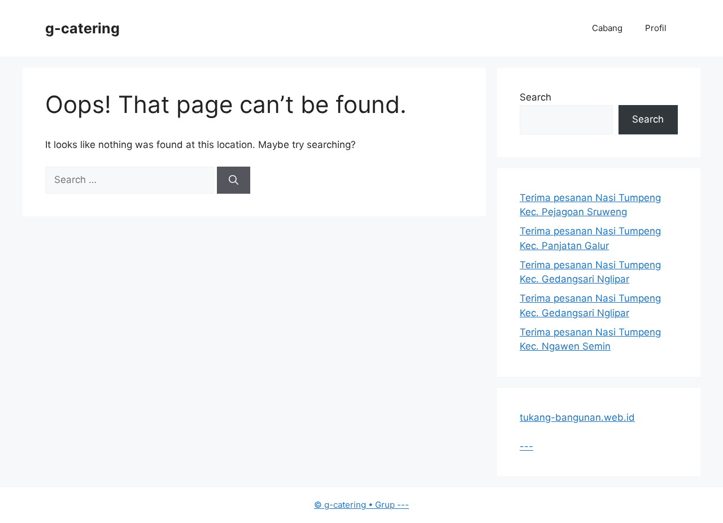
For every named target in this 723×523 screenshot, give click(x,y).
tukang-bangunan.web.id (577, 417)
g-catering (82, 28)
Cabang (607, 28)
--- (526, 446)
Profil (656, 28)
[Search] (233, 180)
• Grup (355, 504)
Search (535, 97)
